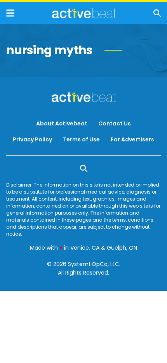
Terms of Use (81, 139)
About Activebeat (61, 123)
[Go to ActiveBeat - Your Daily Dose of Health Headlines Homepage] (84, 13)
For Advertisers (132, 139)
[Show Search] (157, 13)
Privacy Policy (32, 139)
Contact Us (114, 123)
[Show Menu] (10, 13)
